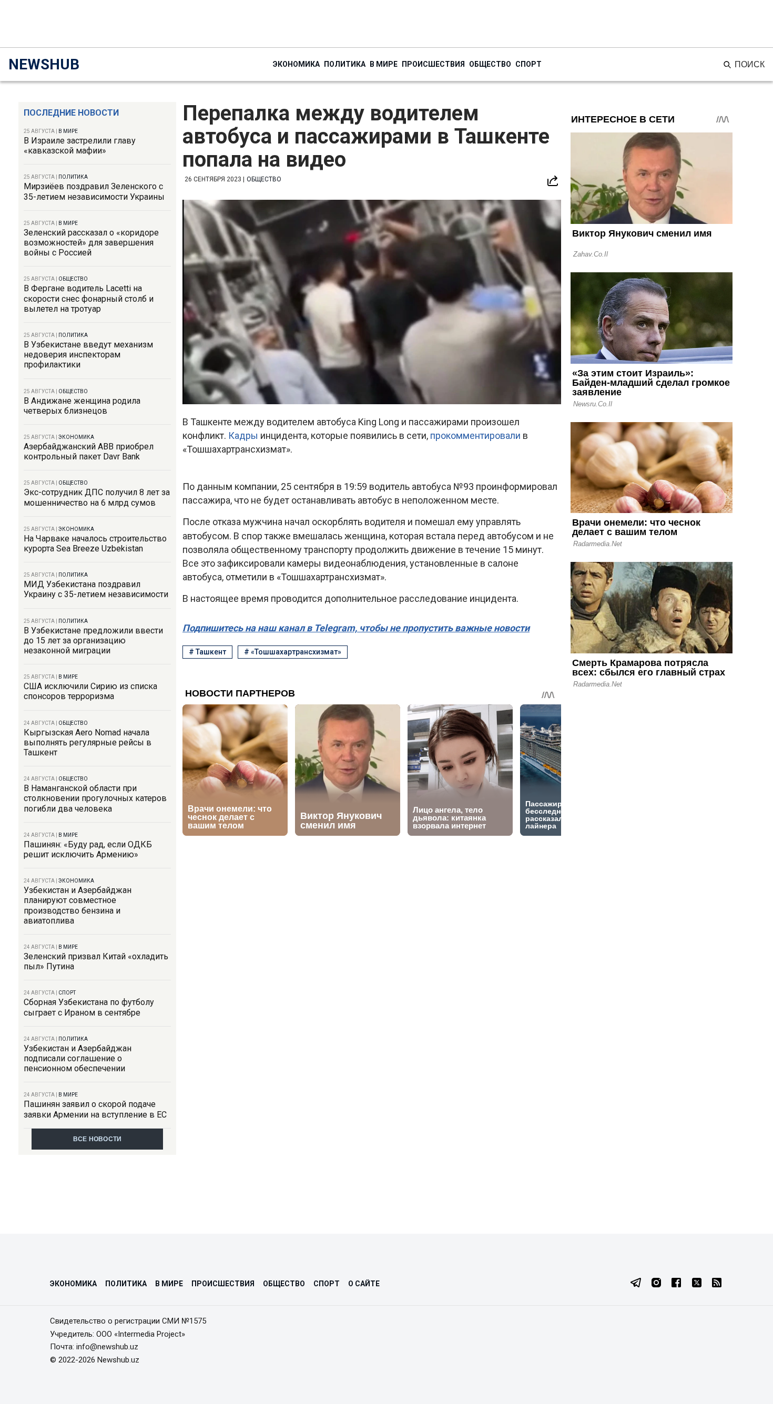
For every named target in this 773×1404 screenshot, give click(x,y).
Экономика (296, 64)
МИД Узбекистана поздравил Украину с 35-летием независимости (96, 589)
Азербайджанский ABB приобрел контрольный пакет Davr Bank (89, 452)
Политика (344, 64)
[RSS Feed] (716, 1283)
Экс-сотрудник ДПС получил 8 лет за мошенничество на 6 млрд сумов (97, 497)
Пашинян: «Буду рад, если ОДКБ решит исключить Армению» (88, 849)
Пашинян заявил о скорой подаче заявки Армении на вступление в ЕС (95, 1109)
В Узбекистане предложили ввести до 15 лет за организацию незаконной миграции (93, 640)
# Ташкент (207, 652)
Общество (490, 64)
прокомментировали (476, 435)
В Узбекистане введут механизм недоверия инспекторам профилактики (88, 355)
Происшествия (433, 64)
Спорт (528, 64)
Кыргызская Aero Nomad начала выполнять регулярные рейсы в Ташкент (87, 742)
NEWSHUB (43, 64)
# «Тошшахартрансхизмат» (292, 652)
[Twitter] (696, 1283)
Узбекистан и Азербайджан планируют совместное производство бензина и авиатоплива (77, 905)
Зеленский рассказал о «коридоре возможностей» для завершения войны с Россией (91, 243)
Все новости (97, 1139)
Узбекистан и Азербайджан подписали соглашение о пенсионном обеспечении (77, 1058)
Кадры (244, 435)
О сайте (364, 1283)
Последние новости (71, 113)
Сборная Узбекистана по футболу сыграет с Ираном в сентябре (89, 1007)
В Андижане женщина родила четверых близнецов (82, 406)
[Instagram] (656, 1283)
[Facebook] (676, 1283)
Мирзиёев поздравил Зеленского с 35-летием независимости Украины (94, 191)
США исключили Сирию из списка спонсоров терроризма (90, 691)
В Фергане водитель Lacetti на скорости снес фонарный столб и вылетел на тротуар (89, 298)
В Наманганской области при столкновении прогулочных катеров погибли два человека (95, 798)
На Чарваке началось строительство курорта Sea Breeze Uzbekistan (95, 544)
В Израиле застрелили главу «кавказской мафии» (80, 146)
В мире (384, 64)
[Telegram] (635, 1283)
